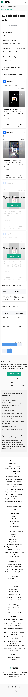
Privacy (7, 690)
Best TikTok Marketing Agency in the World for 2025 (14, 638)
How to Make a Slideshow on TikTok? (14, 646)
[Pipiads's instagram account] (19, 686)
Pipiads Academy (14, 592)
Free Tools (14, 504)
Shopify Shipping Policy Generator (14, 501)
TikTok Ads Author (14, 589)
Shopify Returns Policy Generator (14, 499)
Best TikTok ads (14, 586)
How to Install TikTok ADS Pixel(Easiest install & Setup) (14, 649)
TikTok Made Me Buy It (14, 556)
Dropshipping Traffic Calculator (14, 476)
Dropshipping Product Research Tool (14, 547)
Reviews (14, 537)
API (14, 662)
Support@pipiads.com (14, 657)
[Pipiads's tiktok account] (16, 686)
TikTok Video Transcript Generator (14, 531)
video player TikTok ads (9, 400)
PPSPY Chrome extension (14, 506)
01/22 (19, 607)
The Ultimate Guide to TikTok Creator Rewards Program (14, 629)
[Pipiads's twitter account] (12, 686)
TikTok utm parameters (14, 466)
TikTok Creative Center (14, 529)
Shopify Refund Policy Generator (14, 492)
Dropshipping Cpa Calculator (14, 479)
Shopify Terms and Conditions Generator (14, 495)
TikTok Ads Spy (14, 519)
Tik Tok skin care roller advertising (12, 413)
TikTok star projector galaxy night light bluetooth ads (13, 423)
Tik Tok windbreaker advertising (11, 403)
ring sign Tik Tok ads (8, 410)
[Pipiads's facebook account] (9, 686)
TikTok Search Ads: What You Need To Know (14, 620)
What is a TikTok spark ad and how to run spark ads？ (14, 642)
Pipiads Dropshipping (14, 549)
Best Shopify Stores (14, 559)
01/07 (19, 612)
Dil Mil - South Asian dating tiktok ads (14, 382)
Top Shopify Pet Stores (14, 561)
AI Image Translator (14, 539)
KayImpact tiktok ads (3, 382)
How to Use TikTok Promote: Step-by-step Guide (14, 633)
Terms (12, 690)
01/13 (14, 610)
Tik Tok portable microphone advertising (10, 407)
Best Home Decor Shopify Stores (14, 572)
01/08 (14, 612)
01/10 (19, 610)
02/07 (8, 607)
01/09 (8, 612)
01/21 (8, 610)
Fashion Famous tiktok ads (19, 382)
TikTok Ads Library (14, 526)
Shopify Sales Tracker (14, 464)
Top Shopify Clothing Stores (14, 567)
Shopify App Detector (14, 474)
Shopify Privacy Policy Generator (14, 489)
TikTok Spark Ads (14, 521)
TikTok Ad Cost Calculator (14, 481)
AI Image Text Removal (14, 542)
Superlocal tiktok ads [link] (6, 9)
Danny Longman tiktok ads (3, 386)
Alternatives (14, 534)
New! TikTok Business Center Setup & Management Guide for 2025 (14, 624)
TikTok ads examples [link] (11, 6)
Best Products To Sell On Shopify (14, 569)
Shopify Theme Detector (14, 471)
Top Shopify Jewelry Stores (14, 564)
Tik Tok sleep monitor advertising (12, 416)
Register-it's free (14, 205)
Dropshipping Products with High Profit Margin (14, 553)
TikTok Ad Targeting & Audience (14, 469)
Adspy (14, 516)
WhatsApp (14, 659)
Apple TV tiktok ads (8, 382)
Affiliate (14, 509)
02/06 (14, 607)
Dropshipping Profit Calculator (14, 484)
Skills (14, 524)
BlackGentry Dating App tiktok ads (24, 386)
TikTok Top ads (14, 584)
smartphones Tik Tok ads (9, 419)
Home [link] (2, 6)
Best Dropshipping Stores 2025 (14, 544)
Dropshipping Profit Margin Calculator (14, 487)
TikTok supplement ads (9, 426)
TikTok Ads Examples (14, 579)
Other (23, 602)
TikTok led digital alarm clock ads (12, 429)
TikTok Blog (14, 581)
